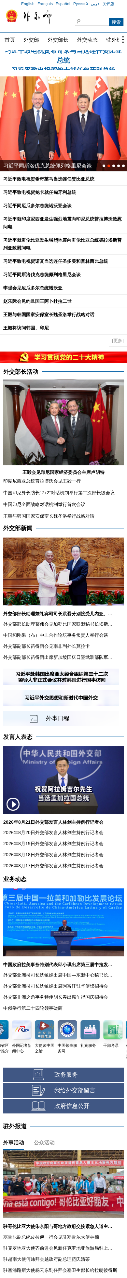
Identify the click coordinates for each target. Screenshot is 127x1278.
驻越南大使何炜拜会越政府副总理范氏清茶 (46, 1259)
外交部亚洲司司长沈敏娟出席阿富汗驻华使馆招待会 (55, 986)
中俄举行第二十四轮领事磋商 (33, 1008)
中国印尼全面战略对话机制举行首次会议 (44, 504)
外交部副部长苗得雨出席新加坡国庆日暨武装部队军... (57, 657)
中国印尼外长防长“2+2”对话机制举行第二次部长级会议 (59, 492)
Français (45, 4)
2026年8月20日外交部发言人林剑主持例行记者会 (53, 832)
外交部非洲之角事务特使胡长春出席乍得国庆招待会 (55, 997)
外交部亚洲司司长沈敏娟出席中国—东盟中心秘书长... (57, 975)
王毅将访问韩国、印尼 (26, 327)
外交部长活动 (20, 371)
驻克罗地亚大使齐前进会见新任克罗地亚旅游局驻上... (57, 1248)
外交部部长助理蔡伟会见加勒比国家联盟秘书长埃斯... (57, 624)
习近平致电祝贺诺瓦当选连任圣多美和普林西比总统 (55, 261)
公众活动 (44, 1142)
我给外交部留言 (74, 1090)
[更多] (118, 340)
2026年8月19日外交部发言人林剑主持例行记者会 (53, 843)
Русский (80, 4)
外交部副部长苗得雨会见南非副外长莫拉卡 (46, 646)
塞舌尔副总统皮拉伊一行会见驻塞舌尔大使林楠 (51, 1237)
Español (63, 4)
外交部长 (58, 40)
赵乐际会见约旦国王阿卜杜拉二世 (37, 301)
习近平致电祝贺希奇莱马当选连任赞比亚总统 (48, 178)
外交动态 (87, 40)
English (28, 4)
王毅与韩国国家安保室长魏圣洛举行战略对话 (48, 314)
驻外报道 (15, 1126)
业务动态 (15, 879)
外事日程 (57, 718)
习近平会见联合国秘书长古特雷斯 (42, 165)
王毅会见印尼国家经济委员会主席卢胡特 (63, 472)
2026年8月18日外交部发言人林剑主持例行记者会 (53, 854)
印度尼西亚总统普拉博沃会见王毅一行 (42, 481)
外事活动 (13, 1142)
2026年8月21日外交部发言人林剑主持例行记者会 (53, 822)
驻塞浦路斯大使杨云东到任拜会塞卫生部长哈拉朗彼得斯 (60, 1270)
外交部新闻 (18, 528)
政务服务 (66, 1075)
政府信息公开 (72, 1106)
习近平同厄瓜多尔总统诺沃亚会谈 (37, 205)
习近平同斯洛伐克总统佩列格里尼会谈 (42, 274)
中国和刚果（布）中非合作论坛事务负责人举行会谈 (55, 635)
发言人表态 (18, 737)
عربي (95, 4)
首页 (10, 40)
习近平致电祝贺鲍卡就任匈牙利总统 (63, 55)
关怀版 (108, 4)
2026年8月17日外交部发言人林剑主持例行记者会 (53, 865)
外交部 (31, 40)
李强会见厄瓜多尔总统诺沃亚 (33, 287)
